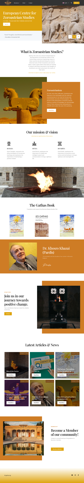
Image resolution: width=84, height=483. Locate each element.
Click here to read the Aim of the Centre (42, 136)
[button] (11, 375)
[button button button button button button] (61, 402)
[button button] (36, 375)
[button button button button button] (36, 402)
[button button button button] (11, 402)
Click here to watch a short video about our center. (42, 72)
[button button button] (61, 375)
